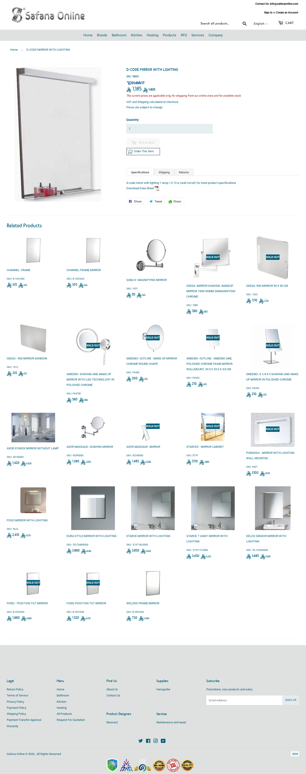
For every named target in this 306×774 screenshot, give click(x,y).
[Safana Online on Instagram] (155, 741)
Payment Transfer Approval (24, 720)
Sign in (268, 12)
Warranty (12, 726)
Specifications (140, 172)
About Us (112, 689)
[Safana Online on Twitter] (140, 741)
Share (178, 201)
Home (14, 49)
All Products (64, 713)
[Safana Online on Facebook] (148, 741)
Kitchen (61, 701)
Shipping (143, 102)
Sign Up (290, 700)
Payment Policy (16, 707)
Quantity (132, 120)
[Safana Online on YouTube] (163, 741)
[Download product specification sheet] (157, 188)
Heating (62, 707)
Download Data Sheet (140, 188)
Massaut (112, 722)
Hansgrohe (163, 689)
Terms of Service (17, 695)
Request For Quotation (71, 720)
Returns (184, 172)
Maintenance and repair (171, 722)
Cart (289, 23)
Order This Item (144, 151)
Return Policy (15, 689)
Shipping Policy (16, 713)
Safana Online (16, 754)
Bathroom (63, 695)
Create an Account (287, 12)
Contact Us (113, 695)
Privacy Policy (15, 701)
